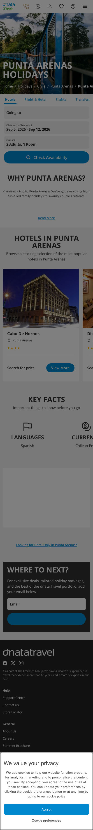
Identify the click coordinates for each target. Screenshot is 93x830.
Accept (47, 809)
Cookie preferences (46, 820)
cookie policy (56, 796)
